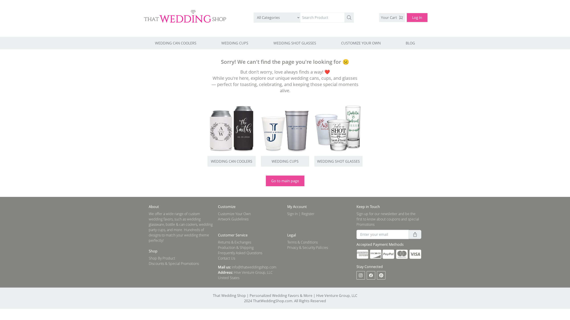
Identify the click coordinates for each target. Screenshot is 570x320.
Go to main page (285, 180)
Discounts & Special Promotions (174, 263)
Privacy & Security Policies (307, 247)
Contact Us (226, 258)
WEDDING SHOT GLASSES (294, 43)
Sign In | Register (300, 213)
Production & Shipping (236, 247)
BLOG (410, 43)
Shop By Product (162, 258)
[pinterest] (381, 275)
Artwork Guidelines (233, 219)
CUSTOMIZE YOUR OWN (361, 43)
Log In (417, 17)
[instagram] (360, 275)
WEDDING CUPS (234, 43)
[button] (349, 17)
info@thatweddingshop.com (254, 267)
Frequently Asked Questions (240, 252)
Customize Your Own (234, 213)
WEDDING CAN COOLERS (175, 43)
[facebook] (371, 275)
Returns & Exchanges (234, 242)
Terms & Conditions (302, 242)
